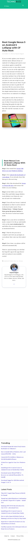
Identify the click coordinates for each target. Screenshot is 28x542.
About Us (6, 536)
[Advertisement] (14, 26)
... (14, 283)
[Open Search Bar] (23, 5)
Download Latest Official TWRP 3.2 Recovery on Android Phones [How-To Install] (12, 475)
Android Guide (8, 261)
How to (16, 261)
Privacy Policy (20, 536)
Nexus (21, 261)
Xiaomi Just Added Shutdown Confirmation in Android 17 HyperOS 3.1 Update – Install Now (13, 500)
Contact (13, 536)
